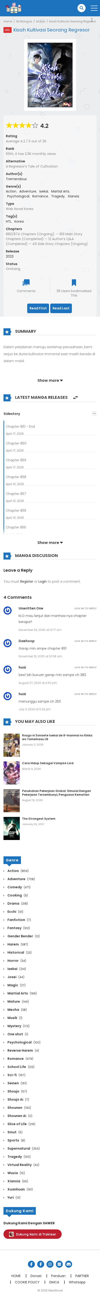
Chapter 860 (16, 443)
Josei (15, 977)
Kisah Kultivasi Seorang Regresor (72, 21)
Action (40, 21)
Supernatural (23, 1148)
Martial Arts (60, 191)
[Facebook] (31, 1264)
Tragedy (58, 196)
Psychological (18, 196)
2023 (9, 256)
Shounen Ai (19, 1115)
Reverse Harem (23, 1050)
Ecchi (15, 911)
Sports (16, 1140)
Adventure (27, 191)
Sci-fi (16, 1075)
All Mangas (24, 21)
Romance (40, 196)
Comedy (18, 887)
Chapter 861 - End (20, 426)
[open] (94, 8)
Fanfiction (19, 919)
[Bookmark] (74, 283)
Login (42, 581)
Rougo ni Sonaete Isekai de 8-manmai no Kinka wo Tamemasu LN (57, 737)
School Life (20, 1066)
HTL (8, 221)
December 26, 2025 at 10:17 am (40, 630)
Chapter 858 (16, 477)
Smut (15, 1132)
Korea (19, 221)
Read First (38, 308)
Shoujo (17, 1091)
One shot (17, 1034)
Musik (14, 1017)
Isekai (43, 191)
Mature (18, 1001)
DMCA (54, 1282)
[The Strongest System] (11, 828)
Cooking (17, 895)
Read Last (61, 308)
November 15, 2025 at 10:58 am (40, 656)
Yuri (13, 1197)
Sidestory (11, 413)
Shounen (19, 1107)
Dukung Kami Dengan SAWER (29, 1223)
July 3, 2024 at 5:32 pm (35, 709)
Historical (19, 952)
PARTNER (82, 1276)
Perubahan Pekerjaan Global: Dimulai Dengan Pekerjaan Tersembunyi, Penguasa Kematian (56, 793)
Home (8, 21)
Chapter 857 (16, 493)
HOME (16, 1276)
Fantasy (18, 928)
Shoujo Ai (18, 1099)
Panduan (58, 1276)
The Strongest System (38, 819)
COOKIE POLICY (27, 1282)
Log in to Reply (85, 608)
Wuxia (16, 1173)
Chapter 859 (16, 460)
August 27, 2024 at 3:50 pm (38, 683)
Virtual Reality (23, 1164)
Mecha (17, 1009)
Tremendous (16, 179)
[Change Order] (75, 398)
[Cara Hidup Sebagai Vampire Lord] (11, 772)
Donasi (35, 1276)
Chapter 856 (16, 510)
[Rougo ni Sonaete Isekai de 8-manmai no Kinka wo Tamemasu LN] (11, 744)
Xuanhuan (20, 1189)
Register (26, 581)
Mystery (18, 1026)
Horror (16, 960)
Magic (16, 985)
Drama (17, 903)
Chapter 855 (16, 527)
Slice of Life (21, 1124)
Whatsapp (77, 1282)
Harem (17, 944)
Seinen (17, 1083)
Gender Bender (23, 936)
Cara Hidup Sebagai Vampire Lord (47, 763)
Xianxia (73, 196)
